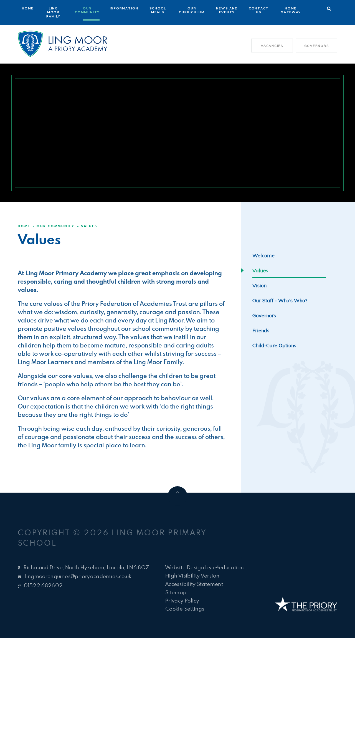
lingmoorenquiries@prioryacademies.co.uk (78, 576)
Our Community (56, 226)
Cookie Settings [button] (184, 608)
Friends (261, 330)
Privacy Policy (182, 600)
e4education (228, 567)
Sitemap (175, 592)
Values (89, 226)
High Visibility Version (192, 575)
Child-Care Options (274, 345)
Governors (316, 46)
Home (24, 226)
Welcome (264, 255)
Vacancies (272, 46)
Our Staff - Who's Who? (279, 300)
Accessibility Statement (194, 583)
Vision (259, 285)
